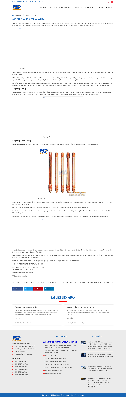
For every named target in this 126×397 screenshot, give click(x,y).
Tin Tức (103, 8)
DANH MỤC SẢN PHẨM (64, 8)
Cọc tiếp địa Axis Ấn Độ (50, 85)
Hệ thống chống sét (18, 83)
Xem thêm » (18, 318)
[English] (109, 2)
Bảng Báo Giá (78, 8)
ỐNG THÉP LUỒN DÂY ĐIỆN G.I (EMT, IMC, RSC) (81, 307)
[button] (17, 289)
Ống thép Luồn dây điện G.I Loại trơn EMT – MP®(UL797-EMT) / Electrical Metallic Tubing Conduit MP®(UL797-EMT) (100, 369)
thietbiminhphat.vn (23, 276)
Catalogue (88, 8)
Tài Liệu (96, 8)
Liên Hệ (110, 8)
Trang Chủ (43, 8)
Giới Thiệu (52, 8)
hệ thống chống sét (30, 72)
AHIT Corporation (78, 395)
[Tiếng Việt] (112, 2)
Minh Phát (55, 255)
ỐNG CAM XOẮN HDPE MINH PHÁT (26, 307)
